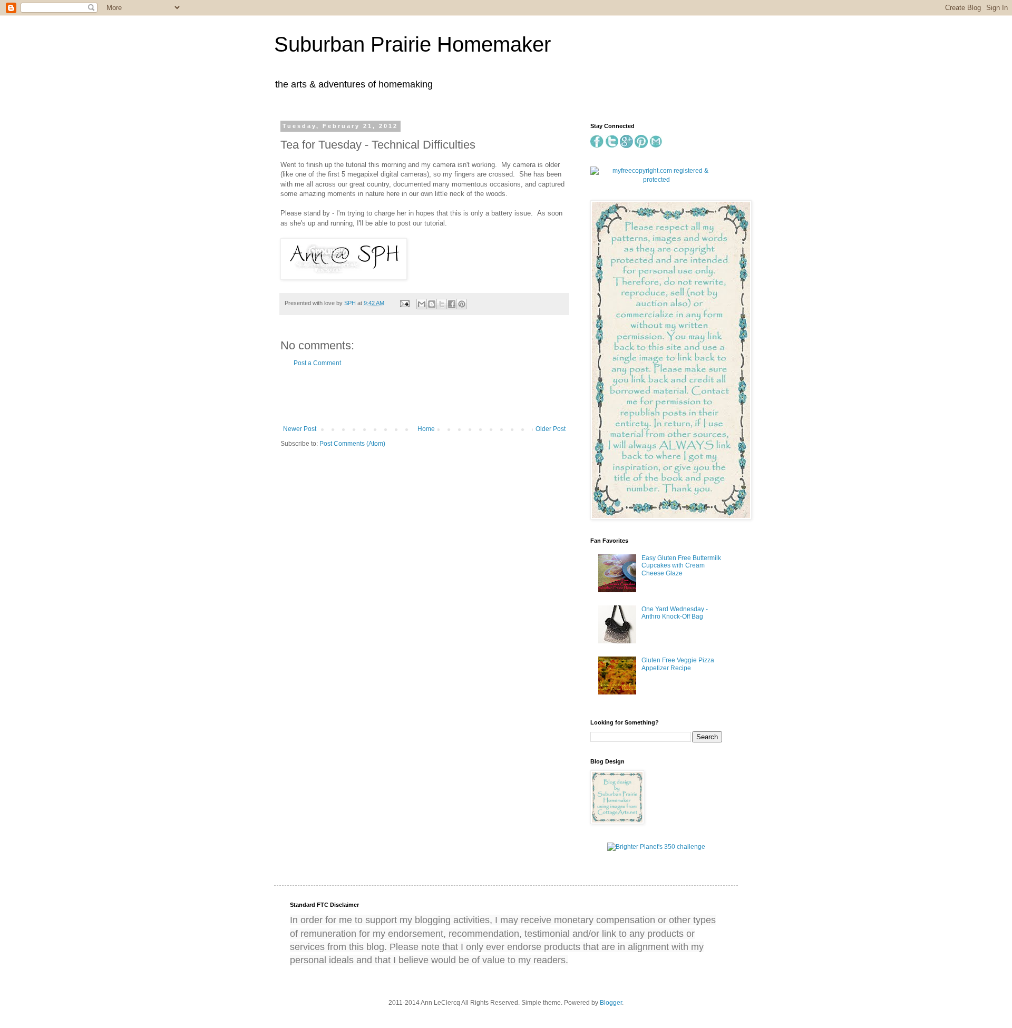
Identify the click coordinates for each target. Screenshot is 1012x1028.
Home (426, 429)
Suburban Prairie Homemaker (412, 44)
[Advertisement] (424, 396)
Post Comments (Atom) (352, 443)
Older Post (551, 429)
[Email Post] (404, 303)
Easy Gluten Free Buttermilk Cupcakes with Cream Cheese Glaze (681, 565)
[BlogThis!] (431, 304)
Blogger (611, 1002)
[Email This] (421, 304)
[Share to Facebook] (451, 304)
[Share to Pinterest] (461, 304)
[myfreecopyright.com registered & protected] (656, 179)
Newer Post (299, 429)
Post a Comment (317, 363)
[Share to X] (441, 304)
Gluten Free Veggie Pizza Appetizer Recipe (677, 664)
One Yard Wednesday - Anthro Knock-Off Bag (674, 612)
